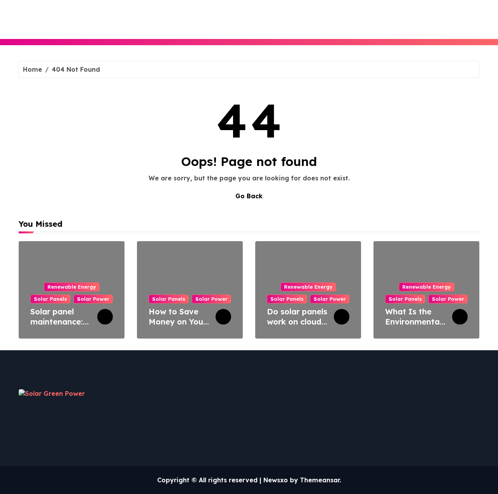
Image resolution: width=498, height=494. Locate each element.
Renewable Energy (71, 287)
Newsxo (275, 480)
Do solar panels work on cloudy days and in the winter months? (297, 327)
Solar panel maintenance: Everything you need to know (59, 327)
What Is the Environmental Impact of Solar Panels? (413, 327)
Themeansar (320, 480)
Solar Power (93, 299)
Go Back (249, 196)
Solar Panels (50, 299)
